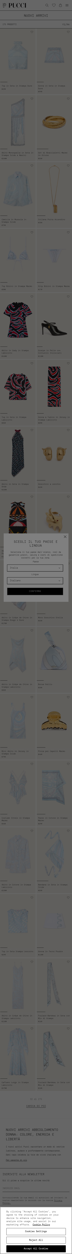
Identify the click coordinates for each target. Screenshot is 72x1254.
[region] (36, 1230)
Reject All (36, 1240)
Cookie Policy (41, 1225)
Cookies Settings (36, 1231)
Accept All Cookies (36, 1248)
